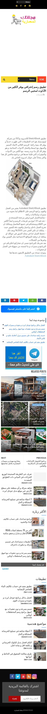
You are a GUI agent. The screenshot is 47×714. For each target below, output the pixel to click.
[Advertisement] (23, 49)
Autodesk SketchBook (35, 255)
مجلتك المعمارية (18, 710)
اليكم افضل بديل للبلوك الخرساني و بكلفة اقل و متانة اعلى (17, 644)
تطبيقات (39, 94)
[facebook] (20, 5)
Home (41, 79)
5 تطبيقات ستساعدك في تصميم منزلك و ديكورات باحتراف (18, 543)
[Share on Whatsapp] (33, 300)
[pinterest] (16, 5)
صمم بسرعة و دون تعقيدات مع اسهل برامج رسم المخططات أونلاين (25, 445)
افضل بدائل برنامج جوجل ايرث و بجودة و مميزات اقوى (24, 325)
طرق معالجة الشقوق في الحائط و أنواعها (17, 655)
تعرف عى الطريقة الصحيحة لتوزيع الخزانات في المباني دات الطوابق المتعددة (17, 476)
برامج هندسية (38, 405)
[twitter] (25, 5)
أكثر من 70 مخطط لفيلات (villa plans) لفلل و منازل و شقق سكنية (17, 532)
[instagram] (29, 5)
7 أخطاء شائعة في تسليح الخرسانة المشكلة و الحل (17, 501)
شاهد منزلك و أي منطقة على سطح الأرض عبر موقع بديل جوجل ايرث (16, 489)
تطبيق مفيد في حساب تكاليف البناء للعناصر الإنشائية (26, 342)
